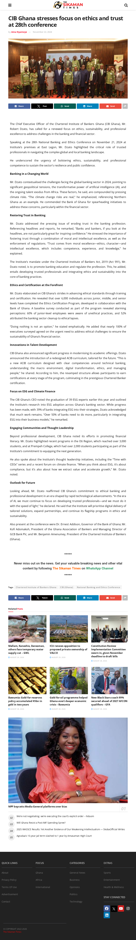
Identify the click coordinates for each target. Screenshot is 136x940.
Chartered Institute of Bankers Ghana (36, 587)
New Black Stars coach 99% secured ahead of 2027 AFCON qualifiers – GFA (109, 701)
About (5, 872)
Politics (73, 894)
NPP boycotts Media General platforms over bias (37, 806)
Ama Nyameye (19, 31)
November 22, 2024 (42, 31)
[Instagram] (128, 908)
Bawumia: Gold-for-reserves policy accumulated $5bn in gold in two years (25, 701)
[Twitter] (114, 909)
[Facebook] (107, 908)
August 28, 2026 (100, 661)
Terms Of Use (9, 887)
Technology (76, 901)
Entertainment (112, 879)
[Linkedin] (107, 915)
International (43, 887)
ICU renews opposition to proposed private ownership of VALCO (68, 649)
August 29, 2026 (17, 657)
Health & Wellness (114, 887)
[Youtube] (121, 908)
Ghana (39, 872)
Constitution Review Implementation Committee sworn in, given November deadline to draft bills (108, 651)
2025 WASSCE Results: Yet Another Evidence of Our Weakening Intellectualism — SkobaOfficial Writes (71, 829)
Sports (107, 872)
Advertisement (10, 894)
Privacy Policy (9, 879)
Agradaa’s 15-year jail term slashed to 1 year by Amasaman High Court (54, 835)
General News (77, 872)
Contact (6, 901)
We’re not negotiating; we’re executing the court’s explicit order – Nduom (55, 816)
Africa (39, 879)
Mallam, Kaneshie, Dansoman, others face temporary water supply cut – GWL (26, 649)
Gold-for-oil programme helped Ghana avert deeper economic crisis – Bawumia (68, 701)
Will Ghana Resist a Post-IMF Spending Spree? (41, 822)
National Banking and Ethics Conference (98, 587)
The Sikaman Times (12, 931)
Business (75, 879)
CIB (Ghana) (66, 587)
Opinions (75, 887)
